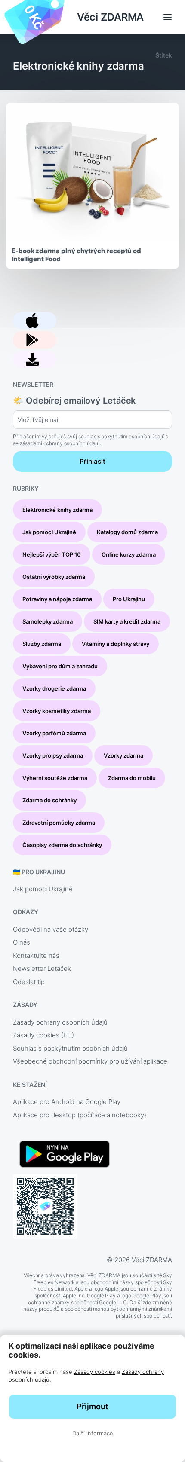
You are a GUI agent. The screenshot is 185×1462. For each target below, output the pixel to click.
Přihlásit (92, 461)
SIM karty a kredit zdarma (126, 621)
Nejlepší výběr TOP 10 (51, 554)
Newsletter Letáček (42, 968)
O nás (21, 942)
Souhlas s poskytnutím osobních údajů (70, 1048)
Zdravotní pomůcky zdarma (58, 822)
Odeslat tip (29, 982)
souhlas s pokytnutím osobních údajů (121, 436)
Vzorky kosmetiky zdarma (56, 710)
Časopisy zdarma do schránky (62, 844)
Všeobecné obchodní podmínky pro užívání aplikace (90, 1061)
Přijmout (92, 1406)
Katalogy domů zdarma (127, 532)
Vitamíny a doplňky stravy (115, 643)
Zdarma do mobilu (132, 777)
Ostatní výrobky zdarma (53, 576)
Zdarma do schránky (49, 800)
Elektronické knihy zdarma (57, 509)
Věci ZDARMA (110, 17)
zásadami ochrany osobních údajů (60, 443)
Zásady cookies (94, 1371)
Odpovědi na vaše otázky (50, 929)
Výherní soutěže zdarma (54, 777)
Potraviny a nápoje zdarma (57, 599)
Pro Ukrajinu (129, 599)
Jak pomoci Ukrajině (49, 532)
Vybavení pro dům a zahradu (60, 666)
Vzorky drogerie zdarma (54, 688)
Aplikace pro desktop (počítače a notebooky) (79, 1115)
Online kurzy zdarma (129, 554)
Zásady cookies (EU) (43, 1035)
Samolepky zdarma (47, 621)
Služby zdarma (41, 643)
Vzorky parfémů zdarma (54, 733)
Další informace (92, 1433)
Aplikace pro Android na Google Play (66, 1102)
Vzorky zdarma (123, 755)
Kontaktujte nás (36, 955)
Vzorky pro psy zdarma (52, 755)
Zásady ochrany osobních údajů (60, 1022)
